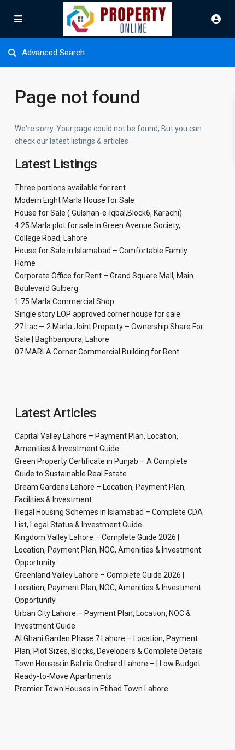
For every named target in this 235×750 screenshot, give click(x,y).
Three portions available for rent (70, 187)
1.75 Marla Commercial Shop (64, 301)
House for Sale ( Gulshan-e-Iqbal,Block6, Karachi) (98, 212)
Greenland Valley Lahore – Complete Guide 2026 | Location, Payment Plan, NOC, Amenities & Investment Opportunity (108, 587)
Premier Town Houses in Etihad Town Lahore (91, 688)
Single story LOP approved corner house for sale (97, 314)
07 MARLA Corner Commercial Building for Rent (97, 351)
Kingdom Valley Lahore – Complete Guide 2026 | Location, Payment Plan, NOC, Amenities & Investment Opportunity (108, 550)
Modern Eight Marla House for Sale (74, 200)
